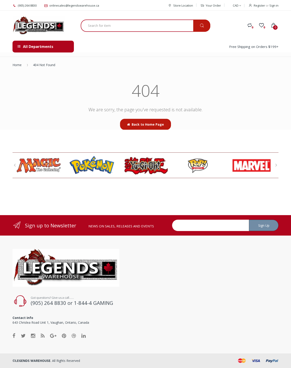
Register (259, 5)
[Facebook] (14, 335)
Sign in (273, 5)
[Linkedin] (83, 335)
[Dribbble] (74, 335)
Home (17, 65)
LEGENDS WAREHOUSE (32, 360)
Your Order (213, 5)
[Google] (53, 335)
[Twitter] (23, 335)
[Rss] (43, 335)
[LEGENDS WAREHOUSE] (39, 25)
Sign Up (263, 225)
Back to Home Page (148, 124)
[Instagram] (33, 335)
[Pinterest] (64, 335)
